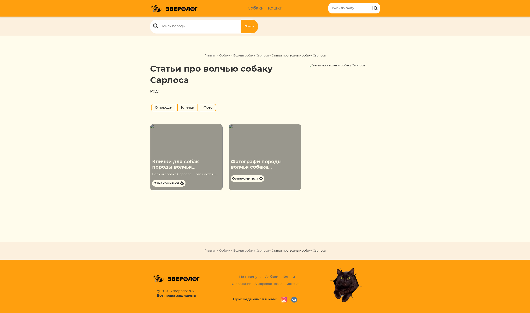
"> (151, 126)
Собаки (256, 8)
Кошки (275, 8)
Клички (187, 107)
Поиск (249, 26)
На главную (250, 277)
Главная (210, 55)
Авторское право (268, 283)
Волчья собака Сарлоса (251, 55)
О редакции (241, 283)
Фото (208, 107)
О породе (163, 107)
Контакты (293, 283)
